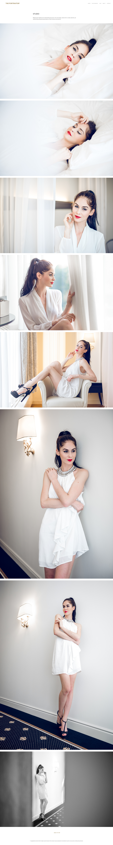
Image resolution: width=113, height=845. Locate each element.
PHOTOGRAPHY (95, 3)
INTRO (89, 3)
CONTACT (109, 3)
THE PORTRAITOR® (13, 3)
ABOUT (104, 3)
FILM (100, 3)
